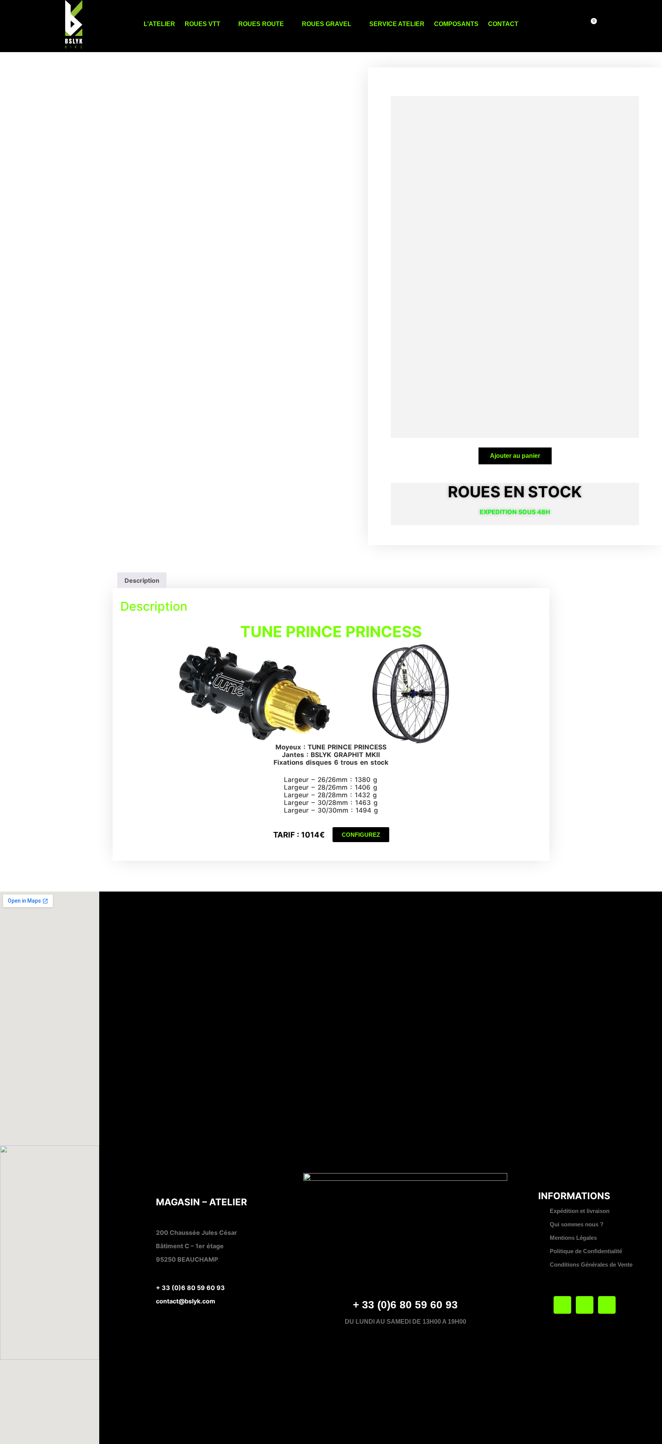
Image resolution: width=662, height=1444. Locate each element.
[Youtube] (584, 1305)
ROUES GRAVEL (326, 24)
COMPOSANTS (456, 24)
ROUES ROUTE (261, 24)
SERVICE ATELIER (396, 24)
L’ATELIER (159, 24)
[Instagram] (607, 1305)
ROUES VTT (202, 24)
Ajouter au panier (515, 455)
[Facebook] (562, 1305)
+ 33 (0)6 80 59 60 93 (190, 1288)
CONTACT (503, 24)
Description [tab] (142, 580)
